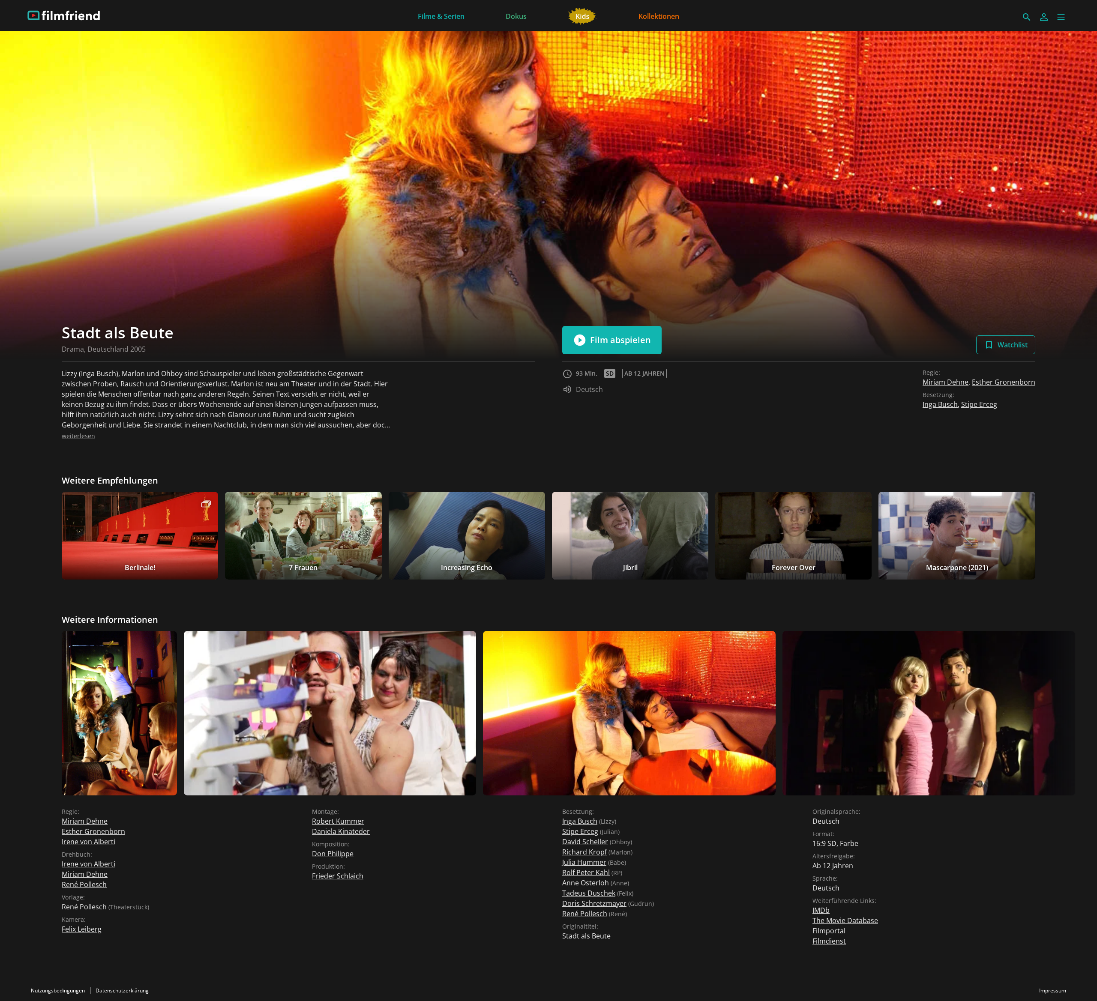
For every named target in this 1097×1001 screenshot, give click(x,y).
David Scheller (585, 841)
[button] (1061, 17)
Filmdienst (829, 941)
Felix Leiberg (82, 929)
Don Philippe (333, 853)
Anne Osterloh (585, 882)
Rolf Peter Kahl (586, 872)
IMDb (821, 910)
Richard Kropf (584, 852)
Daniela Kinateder (341, 831)
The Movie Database (845, 920)
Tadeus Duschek (588, 893)
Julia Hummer (584, 862)
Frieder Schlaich (337, 876)
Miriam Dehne (945, 382)
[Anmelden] (1043, 17)
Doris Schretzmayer (594, 903)
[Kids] (582, 15)
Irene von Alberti (88, 841)
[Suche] (1026, 17)
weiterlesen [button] (78, 436)
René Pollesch (84, 884)
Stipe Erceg (979, 404)
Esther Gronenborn (1003, 382)
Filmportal (828, 930)
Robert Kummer (338, 821)
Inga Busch (940, 404)
